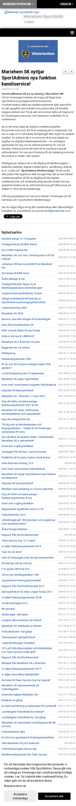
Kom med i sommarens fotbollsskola (23, 468)
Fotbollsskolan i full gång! (17, 631)
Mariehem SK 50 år (12, 313)
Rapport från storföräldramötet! (20, 534)
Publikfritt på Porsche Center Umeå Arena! (26, 457)
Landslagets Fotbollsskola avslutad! (23, 711)
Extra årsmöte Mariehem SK (18, 324)
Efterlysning (8, 353)
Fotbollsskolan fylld (13, 731)
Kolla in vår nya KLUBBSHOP (18, 336)
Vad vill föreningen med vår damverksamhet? (28, 557)
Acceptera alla (54, 796)
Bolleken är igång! (12, 700)
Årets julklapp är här (13, 278)
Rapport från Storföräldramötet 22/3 (23, 586)
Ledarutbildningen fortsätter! (18, 642)
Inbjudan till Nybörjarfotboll (17, 390)
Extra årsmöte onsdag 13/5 (17, 463)
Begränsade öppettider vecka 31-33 (22, 509)
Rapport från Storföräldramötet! (20, 657)
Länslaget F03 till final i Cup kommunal (24, 451)
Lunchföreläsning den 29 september (23, 373)
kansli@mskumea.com (56, 210)
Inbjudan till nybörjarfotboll (17, 483)
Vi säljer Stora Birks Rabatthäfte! (20, 674)
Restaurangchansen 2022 (16, 358)
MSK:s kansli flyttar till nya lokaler (21, 330)
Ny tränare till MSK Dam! (15, 273)
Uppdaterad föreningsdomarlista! (21, 580)
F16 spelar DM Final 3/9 (15, 569)
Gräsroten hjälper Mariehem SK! (20, 694)
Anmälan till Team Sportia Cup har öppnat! (26, 680)
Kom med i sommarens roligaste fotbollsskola (29, 384)
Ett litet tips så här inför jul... (17, 563)
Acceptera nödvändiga (20, 796)
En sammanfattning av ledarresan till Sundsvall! (29, 705)
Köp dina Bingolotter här (16, 419)
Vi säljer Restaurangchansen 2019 (21, 546)
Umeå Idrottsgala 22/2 (15, 603)
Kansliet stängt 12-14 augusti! (19, 238)
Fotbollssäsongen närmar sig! (19, 748)
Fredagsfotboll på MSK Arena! (19, 244)
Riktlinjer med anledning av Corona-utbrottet (27, 488)
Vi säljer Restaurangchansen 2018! (22, 597)
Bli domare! (8, 608)
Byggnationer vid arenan (16, 347)
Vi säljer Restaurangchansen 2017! (22, 668)
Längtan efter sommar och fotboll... (22, 620)
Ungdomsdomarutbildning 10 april (22, 293)
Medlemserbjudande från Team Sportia (24, 754)
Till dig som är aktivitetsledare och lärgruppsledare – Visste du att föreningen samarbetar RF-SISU (26, 428)
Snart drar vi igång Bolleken (17, 446)
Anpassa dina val (15, 786)
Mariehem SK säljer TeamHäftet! (20, 379)
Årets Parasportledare (14, 529)
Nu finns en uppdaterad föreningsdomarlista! (28, 737)
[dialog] (38, 781)
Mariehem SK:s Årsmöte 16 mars (21, 341)
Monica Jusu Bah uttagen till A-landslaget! (26, 319)
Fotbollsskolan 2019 (14, 514)
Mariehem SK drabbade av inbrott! (21, 625)
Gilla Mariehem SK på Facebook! (21, 743)
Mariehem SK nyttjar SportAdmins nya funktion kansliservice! (29, 78)
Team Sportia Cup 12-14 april (18, 540)
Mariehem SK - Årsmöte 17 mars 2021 (23, 396)
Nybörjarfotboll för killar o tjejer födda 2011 (27, 591)
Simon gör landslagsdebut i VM (20, 574)
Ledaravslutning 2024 (14, 307)
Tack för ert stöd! (11, 551)
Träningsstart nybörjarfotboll (18, 637)
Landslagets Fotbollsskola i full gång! (24, 717)
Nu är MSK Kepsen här (15, 250)
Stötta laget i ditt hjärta (15, 614)
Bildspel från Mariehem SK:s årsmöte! (23, 663)
